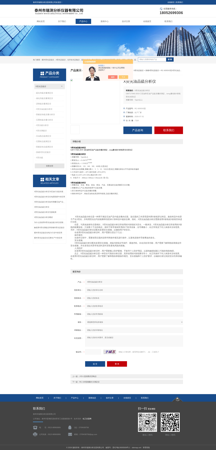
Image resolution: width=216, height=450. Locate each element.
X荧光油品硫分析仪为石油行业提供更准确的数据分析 (49, 192)
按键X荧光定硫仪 (43, 152)
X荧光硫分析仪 (42, 125)
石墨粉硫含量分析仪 (44, 120)
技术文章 (126, 21)
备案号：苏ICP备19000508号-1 (118, 447)
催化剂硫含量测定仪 (44, 98)
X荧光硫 (39, 157)
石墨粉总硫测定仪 (43, 141)
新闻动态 (92, 398)
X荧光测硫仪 (41, 131)
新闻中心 (105, 21)
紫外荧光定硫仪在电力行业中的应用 (48, 233)
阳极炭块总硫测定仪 (44, 147)
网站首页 (41, 21)
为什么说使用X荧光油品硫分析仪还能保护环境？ (49, 222)
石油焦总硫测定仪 (43, 136)
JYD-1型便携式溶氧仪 (87, 376)
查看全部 (49, 166)
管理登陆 (146, 447)
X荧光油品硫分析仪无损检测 (45, 212)
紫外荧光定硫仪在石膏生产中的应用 (48, 238)
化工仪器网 (87, 419)
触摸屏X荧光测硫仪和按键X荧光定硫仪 (49, 228)
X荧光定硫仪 (41, 86)
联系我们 (179, 2)
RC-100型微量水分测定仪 (89, 382)
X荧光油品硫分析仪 (44, 109)
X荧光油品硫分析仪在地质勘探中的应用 (49, 197)
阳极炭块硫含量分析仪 (45, 114)
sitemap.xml (136, 447)
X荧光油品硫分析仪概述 (43, 217)
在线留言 (171, 2)
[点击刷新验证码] (110, 352)
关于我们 (62, 21)
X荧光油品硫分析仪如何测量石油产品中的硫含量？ (49, 202)
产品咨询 (137, 130)
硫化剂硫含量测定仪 (44, 93)
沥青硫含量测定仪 (43, 104)
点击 (62, 86)
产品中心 (83, 21)
